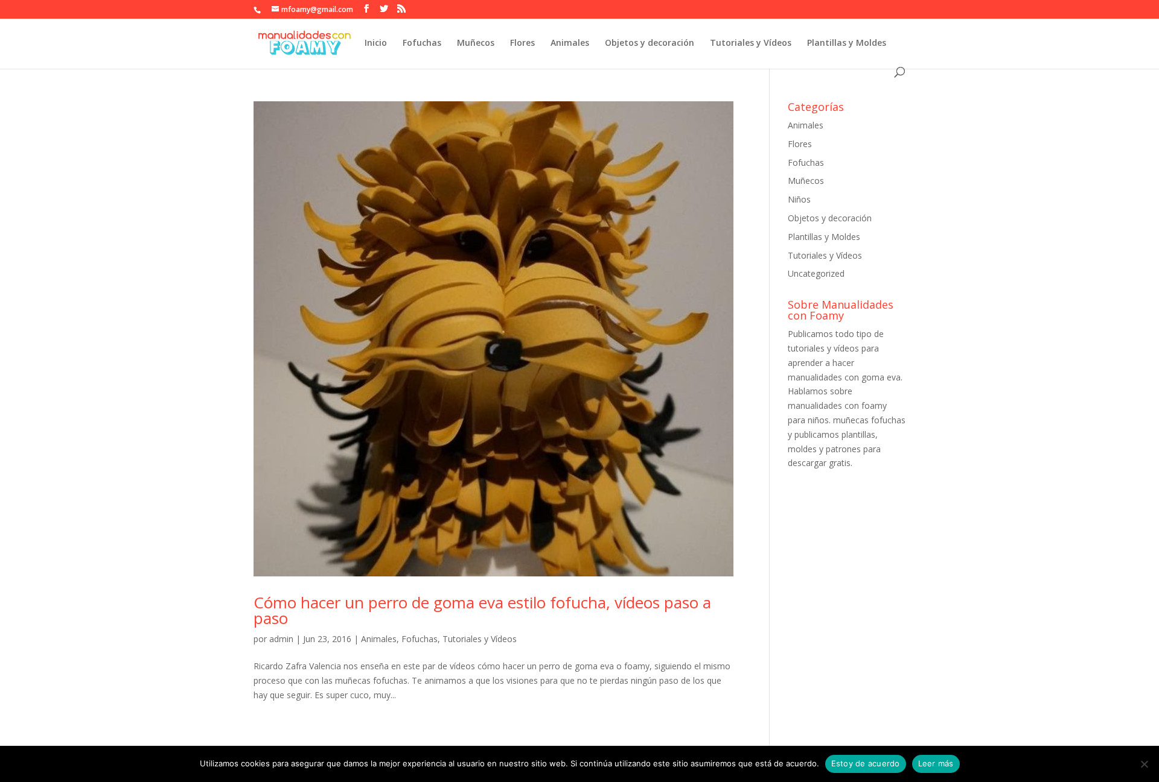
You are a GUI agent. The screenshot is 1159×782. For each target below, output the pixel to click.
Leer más (936, 763)
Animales (570, 43)
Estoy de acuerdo (865, 763)
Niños (799, 199)
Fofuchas (422, 43)
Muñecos (475, 43)
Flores (522, 43)
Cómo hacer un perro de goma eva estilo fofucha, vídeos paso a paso (482, 610)
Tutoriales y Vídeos (750, 43)
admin (281, 639)
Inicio (376, 43)
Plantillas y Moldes (846, 43)
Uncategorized (816, 273)
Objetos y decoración (649, 43)
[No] (1144, 764)
